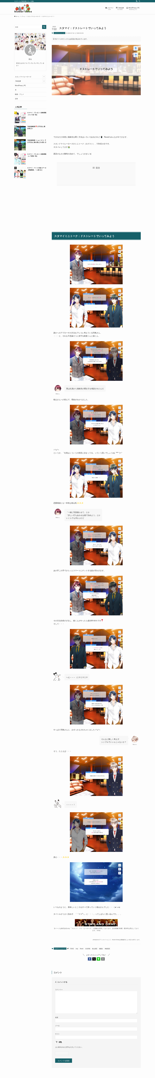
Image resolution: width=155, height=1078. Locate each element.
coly (77, 948)
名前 (56, 1017)
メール (57, 1025)
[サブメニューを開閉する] (43, 76)
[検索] (139, 1)
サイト (57, 1034)
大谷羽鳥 (87, 948)
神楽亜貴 (107, 948)
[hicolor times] (23, 8)
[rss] (136, 1)
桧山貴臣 (94, 948)
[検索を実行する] (44, 27)
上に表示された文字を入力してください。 (69, 1047)
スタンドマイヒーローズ (23, 77)
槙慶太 (101, 948)
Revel (81, 948)
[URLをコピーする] (103, 959)
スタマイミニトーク (59, 33)
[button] (89, 959)
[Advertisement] (96, 113)
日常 (16, 99)
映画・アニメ (19, 94)
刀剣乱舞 (18, 81)
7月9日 (72, 948)
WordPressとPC (20, 85)
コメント (58, 989)
